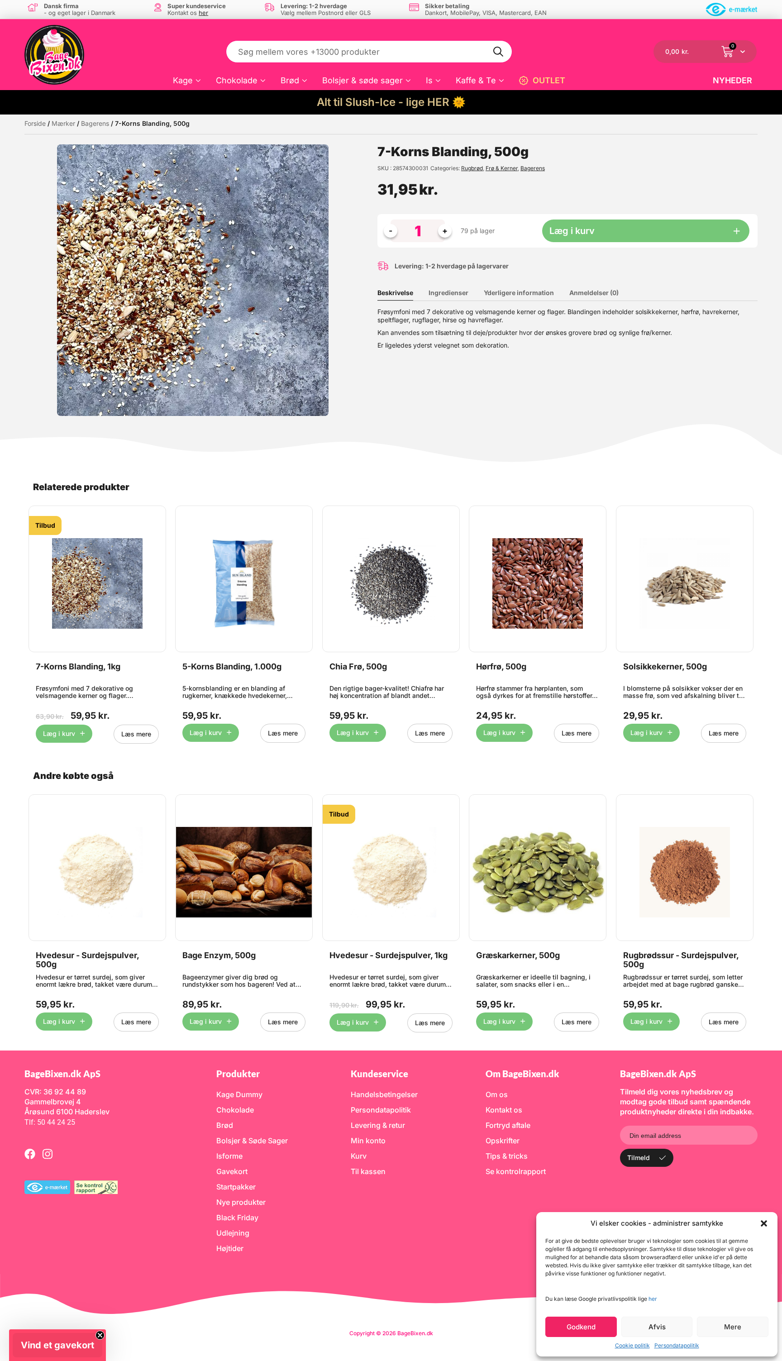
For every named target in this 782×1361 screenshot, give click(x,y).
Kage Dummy (239, 1094)
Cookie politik (632, 1345)
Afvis (657, 1327)
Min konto (368, 1140)
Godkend (581, 1327)
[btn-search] (498, 51)
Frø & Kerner (502, 168)
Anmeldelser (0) (594, 292)
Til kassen (368, 1171)
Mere (732, 1327)
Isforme (229, 1155)
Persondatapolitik (676, 1345)
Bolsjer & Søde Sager (252, 1140)
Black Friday (237, 1217)
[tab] (402, 293)
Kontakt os (504, 1109)
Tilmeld (638, 1157)
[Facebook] (29, 1154)
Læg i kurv (572, 230)
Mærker (63, 123)
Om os (497, 1094)
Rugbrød (472, 168)
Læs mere (136, 734)
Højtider (229, 1248)
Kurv (359, 1155)
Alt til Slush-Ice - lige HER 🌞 (391, 102)
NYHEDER (732, 80)
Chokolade (236, 80)
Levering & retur (378, 1125)
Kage (183, 80)
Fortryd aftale (508, 1125)
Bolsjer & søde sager (362, 80)
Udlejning (232, 1232)
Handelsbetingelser (384, 1094)
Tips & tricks (507, 1155)
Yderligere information (519, 292)
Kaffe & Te (476, 80)
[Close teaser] (100, 1335)
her (652, 1298)
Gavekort (232, 1171)
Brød (290, 80)
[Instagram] (47, 1154)
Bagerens (95, 123)
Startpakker (236, 1186)
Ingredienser (448, 292)
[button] (763, 1223)
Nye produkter (241, 1202)
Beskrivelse (395, 292)
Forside (35, 123)
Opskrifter (503, 1140)
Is (429, 80)
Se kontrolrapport (516, 1171)
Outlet (549, 80)
